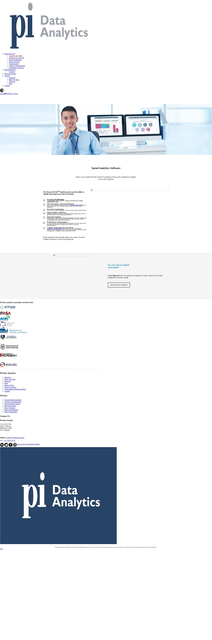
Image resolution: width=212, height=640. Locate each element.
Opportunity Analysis (16, 68)
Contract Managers (75, 205)
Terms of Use (9, 385)
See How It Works (118, 285)
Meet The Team (9, 379)
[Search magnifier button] (3, 90)
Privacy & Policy (10, 387)
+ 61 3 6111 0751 (9, 440)
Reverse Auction (10, 74)
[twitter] (6, 446)
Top (1, 549)
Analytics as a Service (16, 58)
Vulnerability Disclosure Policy (15, 389)
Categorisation (14, 64)
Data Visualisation (15, 60)
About (6, 76)
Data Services (9, 54)
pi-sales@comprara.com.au (14, 438)
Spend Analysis (14, 62)
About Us (7, 377)
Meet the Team (14, 80)
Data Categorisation (11, 410)
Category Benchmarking (13, 402)
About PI (12, 78)
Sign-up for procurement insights (28, 444)
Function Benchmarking (12, 400)
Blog (10, 84)
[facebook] (10, 446)
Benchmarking (9, 70)
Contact (7, 86)
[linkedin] (2, 446)
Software (12, 82)
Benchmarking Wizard (12, 404)
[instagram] (15, 446)
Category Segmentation (17, 66)
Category (12, 72)
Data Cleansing (9, 408)
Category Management (55, 228)
